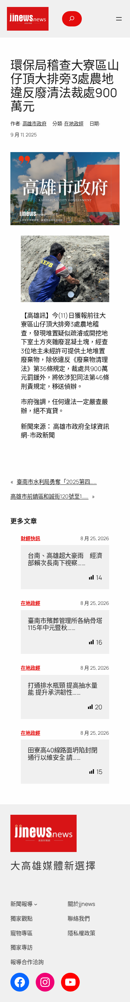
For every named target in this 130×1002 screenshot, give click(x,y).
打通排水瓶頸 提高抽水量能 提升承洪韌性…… (62, 689)
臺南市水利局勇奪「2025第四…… (57, 482)
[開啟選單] (119, 19)
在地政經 (74, 123)
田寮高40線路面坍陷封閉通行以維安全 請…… (62, 754)
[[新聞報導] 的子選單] (35, 904)
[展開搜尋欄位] (71, 18)
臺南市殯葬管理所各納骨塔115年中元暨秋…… (65, 624)
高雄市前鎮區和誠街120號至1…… (49, 496)
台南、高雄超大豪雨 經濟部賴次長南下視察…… (65, 559)
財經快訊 (30, 538)
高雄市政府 (35, 123)
